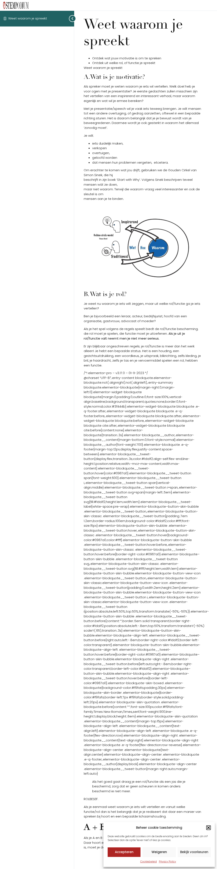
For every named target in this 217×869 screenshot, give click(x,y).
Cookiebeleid (148, 861)
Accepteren (124, 852)
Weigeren (159, 852)
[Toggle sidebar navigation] (67, 18)
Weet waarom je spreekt (27, 18)
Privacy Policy (167, 861)
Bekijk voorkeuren (194, 852)
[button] (208, 828)
